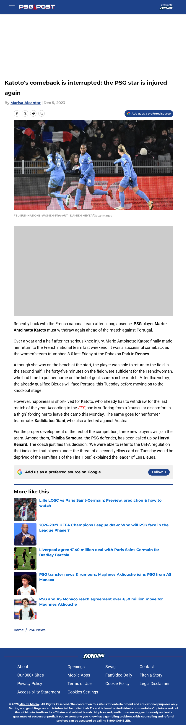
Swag (110, 666)
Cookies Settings (83, 692)
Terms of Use (80, 683)
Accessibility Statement (38, 692)
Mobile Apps (79, 675)
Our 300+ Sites (30, 675)
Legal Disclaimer (155, 683)
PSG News (37, 630)
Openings (76, 666)
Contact (147, 666)
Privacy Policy (29, 683)
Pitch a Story (151, 675)
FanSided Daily (118, 675)
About (22, 666)
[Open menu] (12, 7)
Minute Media (29, 704)
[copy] (41, 113)
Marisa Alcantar (25, 103)
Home (19, 630)
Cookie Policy (117, 683)
